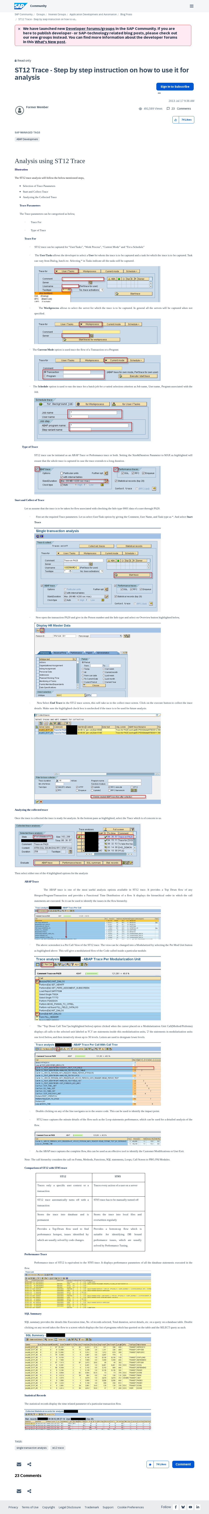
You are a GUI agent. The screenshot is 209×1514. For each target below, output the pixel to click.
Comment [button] (183, 1464)
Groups (40, 14)
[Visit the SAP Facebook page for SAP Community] (175, 1507)
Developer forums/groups (90, 29)
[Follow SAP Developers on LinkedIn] (197, 1507)
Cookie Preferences (130, 1507)
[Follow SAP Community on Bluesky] (183, 1507)
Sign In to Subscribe (175, 86)
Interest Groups (57, 14)
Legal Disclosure (70, 1507)
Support (108, 1507)
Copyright (48, 1507)
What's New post (50, 42)
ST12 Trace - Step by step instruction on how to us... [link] (47, 19)
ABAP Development (27, 139)
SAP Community (24, 14)
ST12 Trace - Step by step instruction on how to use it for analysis (102, 73)
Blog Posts (126, 14)
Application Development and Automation (93, 14)
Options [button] (158, 93)
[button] (176, 119)
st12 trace (58, 1447)
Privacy (13, 1507)
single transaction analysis (32, 1447)
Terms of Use (30, 1507)
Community (38, 6)
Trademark (91, 1507)
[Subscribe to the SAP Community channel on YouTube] (190, 1507)
